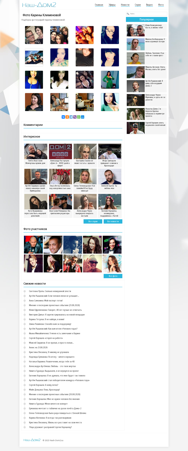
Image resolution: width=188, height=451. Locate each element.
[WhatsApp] (78, 117)
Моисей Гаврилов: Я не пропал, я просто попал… (51, 342)
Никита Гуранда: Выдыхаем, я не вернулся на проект (54, 371)
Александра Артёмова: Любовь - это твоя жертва (52, 366)
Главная (99, 4)
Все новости (113, 221)
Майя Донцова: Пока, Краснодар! (44, 389)
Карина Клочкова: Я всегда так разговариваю (50, 418)
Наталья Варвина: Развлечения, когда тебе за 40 (52, 361)
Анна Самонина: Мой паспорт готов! (46, 300)
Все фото (113, 276)
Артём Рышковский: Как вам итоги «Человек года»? (53, 328)
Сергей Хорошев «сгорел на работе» (46, 338)
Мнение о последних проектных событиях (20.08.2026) (54, 394)
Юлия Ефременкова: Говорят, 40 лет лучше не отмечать (55, 310)
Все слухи (92, 221)
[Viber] (75, 117)
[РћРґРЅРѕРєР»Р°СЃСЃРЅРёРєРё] (67, 117)
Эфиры (112, 4)
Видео (149, 4)
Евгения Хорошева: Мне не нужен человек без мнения (54, 399)
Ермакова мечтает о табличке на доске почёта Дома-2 (55, 408)
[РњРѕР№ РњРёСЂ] (82, 117)
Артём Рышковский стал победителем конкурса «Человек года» (59, 380)
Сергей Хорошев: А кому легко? (43, 385)
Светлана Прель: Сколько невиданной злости (50, 291)
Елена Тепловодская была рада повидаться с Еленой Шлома (57, 413)
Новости (125, 4)
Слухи (138, 4)
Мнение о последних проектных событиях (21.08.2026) (54, 305)
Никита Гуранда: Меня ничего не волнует (48, 403)
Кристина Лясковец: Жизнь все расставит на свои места (55, 422)
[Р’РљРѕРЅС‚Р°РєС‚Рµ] (63, 117)
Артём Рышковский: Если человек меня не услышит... (54, 296)
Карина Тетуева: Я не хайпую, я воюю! (46, 319)
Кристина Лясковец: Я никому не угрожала (49, 352)
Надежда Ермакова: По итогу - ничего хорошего (51, 357)
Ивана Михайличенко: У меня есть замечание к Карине (54, 333)
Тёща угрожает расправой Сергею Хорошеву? (50, 427)
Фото (161, 4)
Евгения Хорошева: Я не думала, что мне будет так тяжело (57, 375)
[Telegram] (71, 117)
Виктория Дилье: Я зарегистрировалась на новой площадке (57, 314)
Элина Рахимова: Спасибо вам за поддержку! (50, 324)
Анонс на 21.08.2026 (38, 347)
